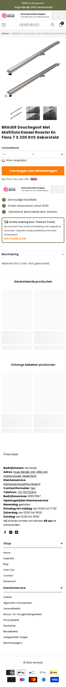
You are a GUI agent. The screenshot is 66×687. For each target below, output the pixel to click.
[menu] (4, 25)
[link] (17, 340)
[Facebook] (5, 532)
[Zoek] (53, 25)
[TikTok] (16, 532)
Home (5, 33)
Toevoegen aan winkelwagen (33, 171)
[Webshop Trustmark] (33, 15)
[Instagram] (10, 532)
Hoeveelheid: (10, 148)
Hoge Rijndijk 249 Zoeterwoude (33, 7)
